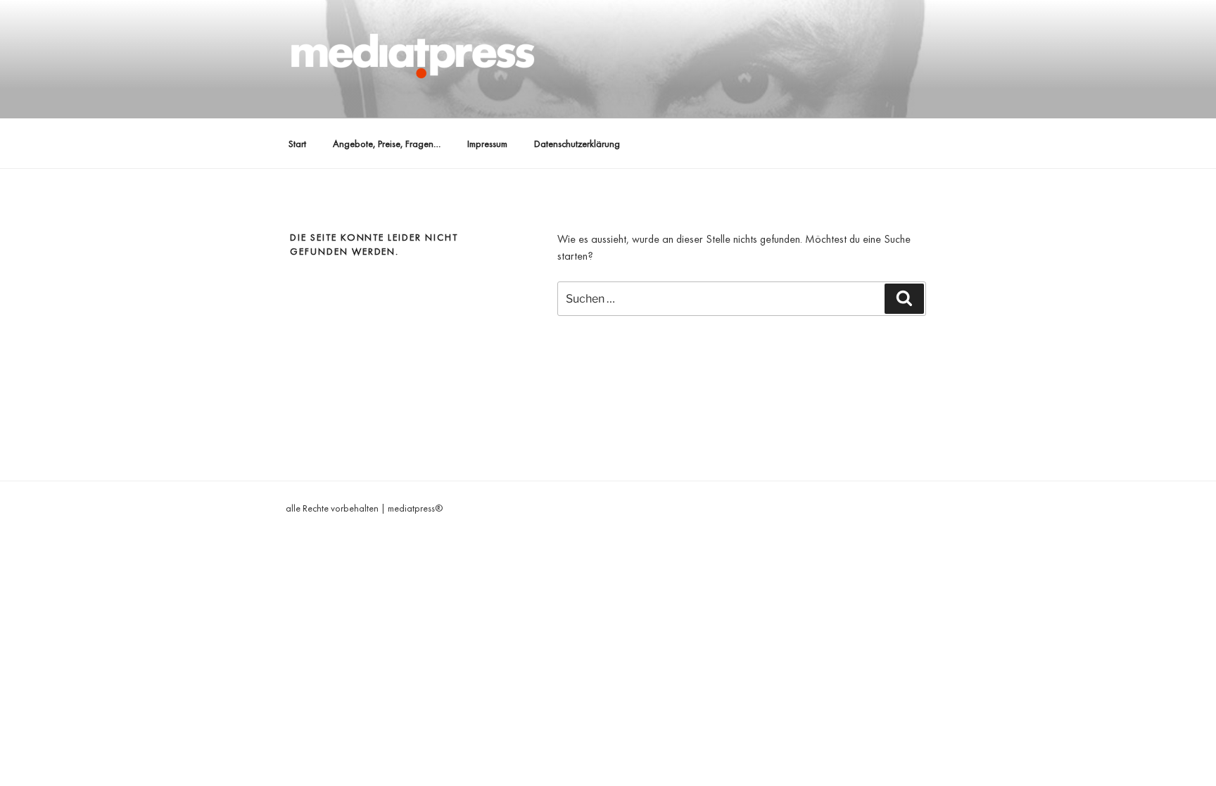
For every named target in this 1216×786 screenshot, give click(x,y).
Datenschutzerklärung (577, 144)
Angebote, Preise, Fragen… (387, 144)
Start (297, 144)
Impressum (487, 144)
